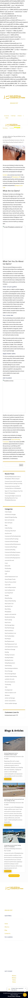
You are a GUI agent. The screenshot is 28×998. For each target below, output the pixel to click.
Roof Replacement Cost (11, 644)
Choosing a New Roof (10, 530)
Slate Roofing (8, 665)
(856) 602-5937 (14, 103)
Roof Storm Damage (10, 649)
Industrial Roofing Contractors (12, 140)
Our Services (6, 115)
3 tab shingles (8, 512)
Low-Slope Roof (9, 592)
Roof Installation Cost (10, 633)
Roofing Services (9, 660)
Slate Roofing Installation (11, 668)
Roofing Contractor (10, 654)
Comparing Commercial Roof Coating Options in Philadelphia (12, 846)
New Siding (8, 609)
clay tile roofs (8, 533)
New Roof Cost (9, 606)
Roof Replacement (9, 641)
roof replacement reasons (11, 646)
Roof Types (13, 115)
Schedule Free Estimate (14, 107)
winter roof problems (10, 700)
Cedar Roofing (8, 528)
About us (7, 927)
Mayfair (7, 595)
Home (6, 923)
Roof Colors (8, 622)
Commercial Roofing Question (12, 557)
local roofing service (10, 590)
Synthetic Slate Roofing (11, 676)
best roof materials (9, 520)
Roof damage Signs (9, 625)
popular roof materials (10, 614)
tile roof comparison (10, 682)
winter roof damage (10, 698)
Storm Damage (8, 671)
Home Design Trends (10, 579)
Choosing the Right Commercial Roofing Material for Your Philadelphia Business (13, 498)
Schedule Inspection (14, 986)
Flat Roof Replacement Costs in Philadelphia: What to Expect (11, 754)
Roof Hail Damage (9, 627)
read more (7, 779)
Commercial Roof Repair (11, 547)
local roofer (8, 584)
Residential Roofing (10, 617)
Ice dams (5, 175)
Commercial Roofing (10, 549)
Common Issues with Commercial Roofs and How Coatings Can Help (14, 800)
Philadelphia (8, 611)
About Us (19, 115)
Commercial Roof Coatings (11, 538)
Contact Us (7, 933)
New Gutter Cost (9, 603)
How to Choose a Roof (10, 582)
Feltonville (7, 565)
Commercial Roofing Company (12, 552)
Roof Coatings (8, 619)
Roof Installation (9, 630)
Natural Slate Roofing (10, 601)
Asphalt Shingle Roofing (11, 517)
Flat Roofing (8, 568)
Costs (6, 563)
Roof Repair (8, 638)
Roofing (11, 142)
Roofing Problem (17, 142)
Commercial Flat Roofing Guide (13, 536)
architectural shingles (10, 514)
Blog (7, 142)
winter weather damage (11, 703)
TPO (6, 687)
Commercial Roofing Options (12, 555)
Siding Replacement (10, 663)
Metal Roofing (8, 598)
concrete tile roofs (9, 560)
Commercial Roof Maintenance (13, 544)
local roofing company (10, 587)
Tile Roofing (8, 684)
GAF (6, 574)
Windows (7, 695)
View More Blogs (14, 875)
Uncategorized (8, 690)
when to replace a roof (10, 692)
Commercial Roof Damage (11, 541)
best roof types (8, 522)
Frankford (7, 571)
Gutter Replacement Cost (11, 576)
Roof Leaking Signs (9, 636)
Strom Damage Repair (10, 673)
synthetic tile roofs (9, 679)
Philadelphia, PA (16, 177)
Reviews (7, 117)
